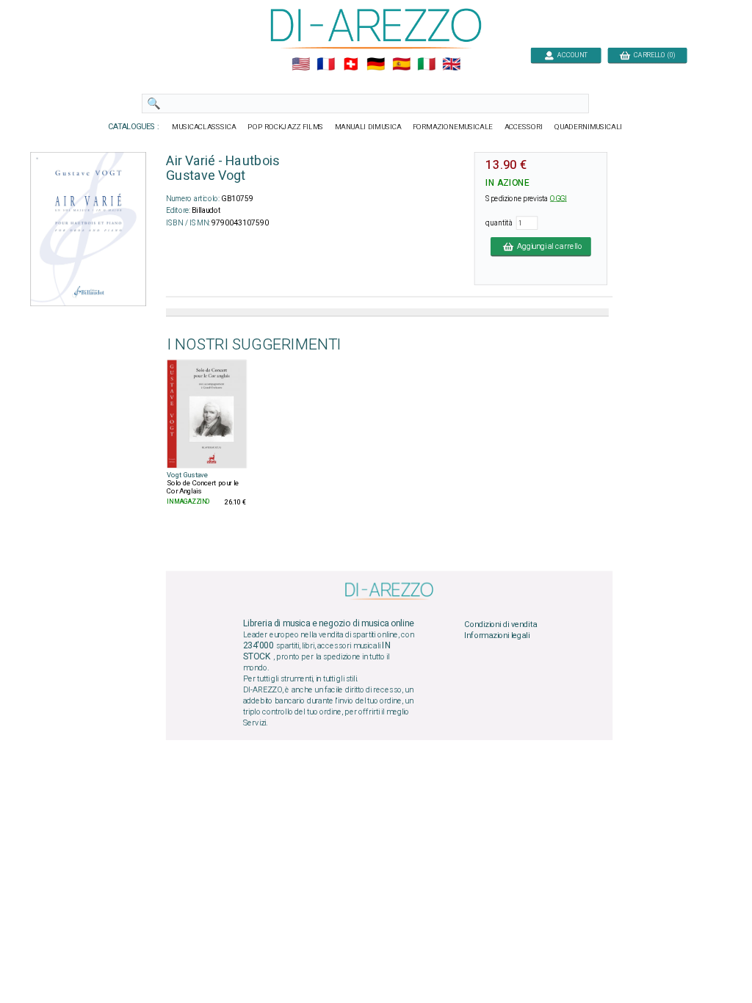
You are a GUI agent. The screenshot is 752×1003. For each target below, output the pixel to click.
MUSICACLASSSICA (204, 127)
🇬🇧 (451, 65)
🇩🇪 (375, 65)
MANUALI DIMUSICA (368, 127)
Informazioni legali (496, 636)
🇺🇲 (301, 65)
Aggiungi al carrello (547, 246)
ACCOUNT (571, 54)
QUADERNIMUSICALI (588, 127)
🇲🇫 (326, 65)
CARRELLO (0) (652, 54)
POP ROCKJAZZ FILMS (285, 127)
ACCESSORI (524, 127)
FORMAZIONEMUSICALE (453, 127)
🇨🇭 (350, 65)
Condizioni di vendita (500, 624)
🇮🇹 (426, 65)
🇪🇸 (401, 65)
